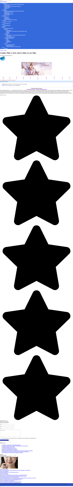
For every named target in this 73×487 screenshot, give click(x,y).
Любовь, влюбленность (8, 13)
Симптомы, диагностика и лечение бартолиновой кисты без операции (15, 445)
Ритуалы (8, 40)
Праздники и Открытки (8, 28)
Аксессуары (8, 30)
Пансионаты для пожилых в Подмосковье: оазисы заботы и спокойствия (15, 451)
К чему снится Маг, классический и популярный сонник (10, 482)
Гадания (3, 20)
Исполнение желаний (10, 44)
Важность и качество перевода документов (10, 449)
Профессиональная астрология (10, 19)
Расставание (6, 14)
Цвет (5, 9)
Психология (4, 3)
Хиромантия (8, 41)
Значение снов (7, 23)
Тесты (3, 47)
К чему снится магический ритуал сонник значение (9, 476)
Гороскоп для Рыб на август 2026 (8, 446)
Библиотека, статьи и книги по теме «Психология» (14, 4)
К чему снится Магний (4, 471)
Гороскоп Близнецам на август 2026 (8, 447)
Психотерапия (7, 5)
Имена (3, 24)
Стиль (3, 27)
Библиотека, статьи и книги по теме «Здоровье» (15, 35)
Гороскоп (4, 15)
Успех (5, 43)
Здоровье (6, 34)
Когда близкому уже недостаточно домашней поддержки (12, 452)
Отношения (4, 10)
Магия (7, 39)
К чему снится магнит (4, 469)
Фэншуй (5, 48)
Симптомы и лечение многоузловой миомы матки (11, 444)
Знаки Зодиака (7, 18)
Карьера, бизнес (9, 45)
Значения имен (7, 25)
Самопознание (7, 7)
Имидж (7, 32)
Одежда (8, 33)
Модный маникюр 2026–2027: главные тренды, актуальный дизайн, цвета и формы (17, 450)
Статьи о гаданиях (8, 21)
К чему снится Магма (4, 473)
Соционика (6, 8)
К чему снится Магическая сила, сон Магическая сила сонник (11, 478)
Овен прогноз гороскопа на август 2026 (9, 448)
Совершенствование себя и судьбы (13, 46)
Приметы (4, 26)
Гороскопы (6, 17)
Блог (7, 38)
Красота (5, 29)
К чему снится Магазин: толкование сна (7, 480)
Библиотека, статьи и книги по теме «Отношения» (14, 11)
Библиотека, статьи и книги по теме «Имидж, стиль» (16, 31)
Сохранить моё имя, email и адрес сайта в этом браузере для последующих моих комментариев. (18, 438)
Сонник (3, 22)
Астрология (6, 16)
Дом (7, 42)
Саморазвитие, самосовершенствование (12, 6)
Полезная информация (9, 37)
